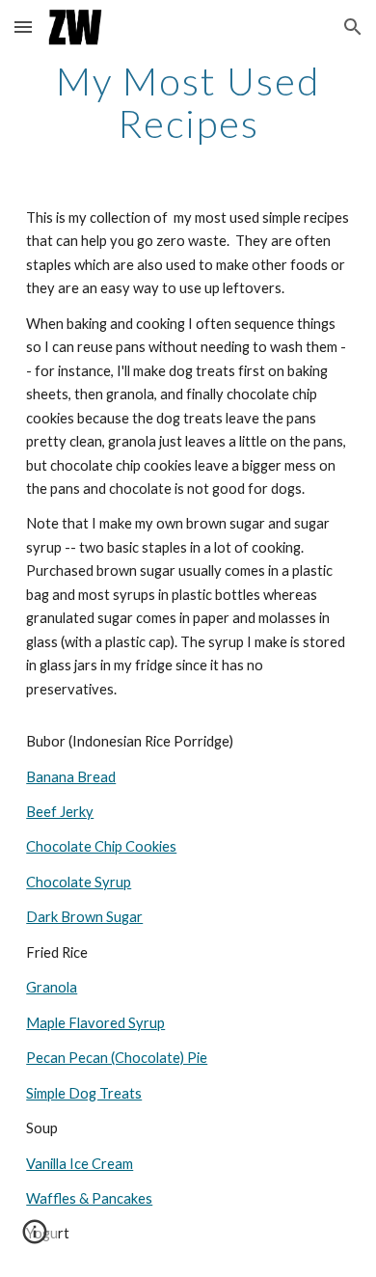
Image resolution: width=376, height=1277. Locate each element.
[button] (23, 26)
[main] (188, 102)
